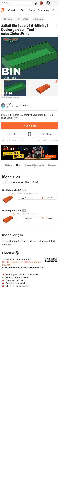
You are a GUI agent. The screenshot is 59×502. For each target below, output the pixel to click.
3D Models (8, 19)
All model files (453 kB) (24, 182)
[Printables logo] (2, 10)
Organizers (39, 19)
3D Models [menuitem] (12, 10)
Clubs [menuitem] (32, 10)
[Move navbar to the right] (56, 10)
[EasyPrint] (36, 3)
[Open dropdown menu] (56, 25)
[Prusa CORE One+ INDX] (29, 152)
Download (31, 125)
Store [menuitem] (23, 10)
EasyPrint (48, 198)
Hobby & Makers (23, 19)
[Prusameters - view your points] (41, 3)
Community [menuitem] (43, 10)
